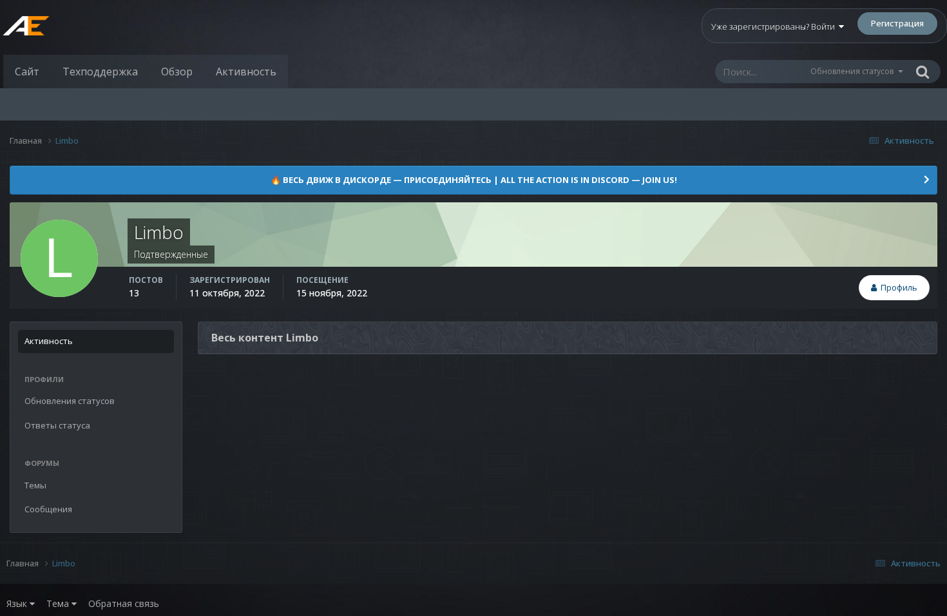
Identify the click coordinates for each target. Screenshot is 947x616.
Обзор (177, 71)
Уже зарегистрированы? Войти (775, 26)
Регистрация (897, 23)
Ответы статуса (57, 425)
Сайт (27, 71)
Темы (35, 485)
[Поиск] (922, 72)
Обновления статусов (852, 71)
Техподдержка (100, 71)
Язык (18, 603)
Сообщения (48, 509)
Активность (246, 71)
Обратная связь (123, 603)
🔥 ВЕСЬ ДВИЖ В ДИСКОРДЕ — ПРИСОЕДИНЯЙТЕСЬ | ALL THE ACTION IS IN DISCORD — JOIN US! (474, 180)
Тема (59, 603)
